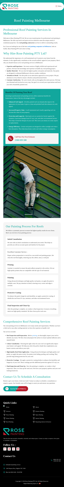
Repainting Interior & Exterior (43, 422)
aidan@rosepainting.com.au (13, 464)
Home (7, 407)
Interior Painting (40, 418)
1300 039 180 (21, 140)
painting (34, 335)
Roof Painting (9, 422)
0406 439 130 (57, 459)
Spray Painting (39, 414)
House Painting (10, 418)
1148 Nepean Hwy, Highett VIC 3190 (16, 468)
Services (8, 411)
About (37, 407)
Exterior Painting (40, 411)
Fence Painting (10, 414)
